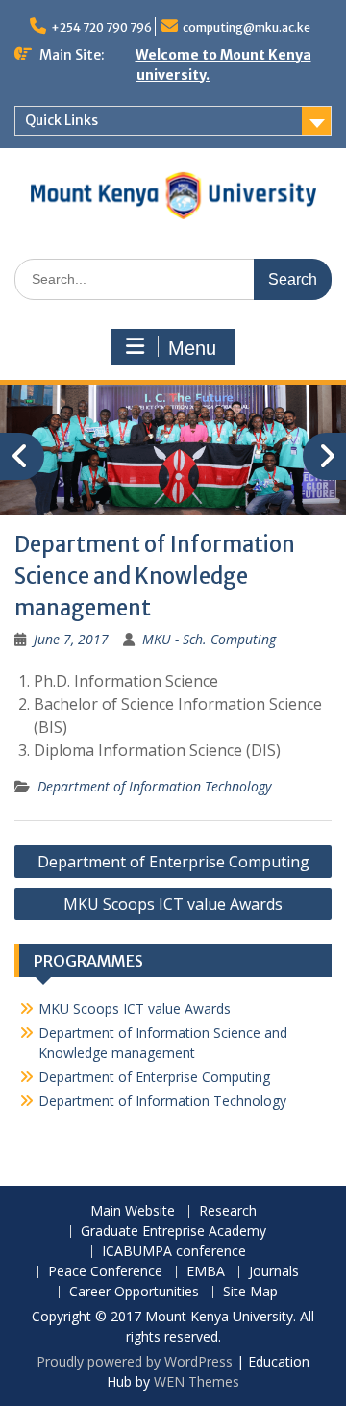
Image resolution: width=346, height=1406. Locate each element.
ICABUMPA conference (174, 1251)
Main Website (132, 1211)
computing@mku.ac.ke (246, 27)
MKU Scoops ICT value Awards (173, 904)
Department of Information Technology (154, 786)
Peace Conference (105, 1272)
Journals (274, 1272)
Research (228, 1211)
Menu (192, 348)
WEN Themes (196, 1381)
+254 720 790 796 (101, 27)
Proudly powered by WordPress (135, 1361)
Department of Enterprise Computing (173, 861)
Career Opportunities (134, 1292)
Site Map (250, 1292)
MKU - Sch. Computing (209, 639)
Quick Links (61, 120)
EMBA (205, 1272)
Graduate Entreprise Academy (173, 1231)
